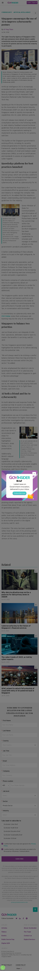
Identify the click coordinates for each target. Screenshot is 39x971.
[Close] (34, 474)
